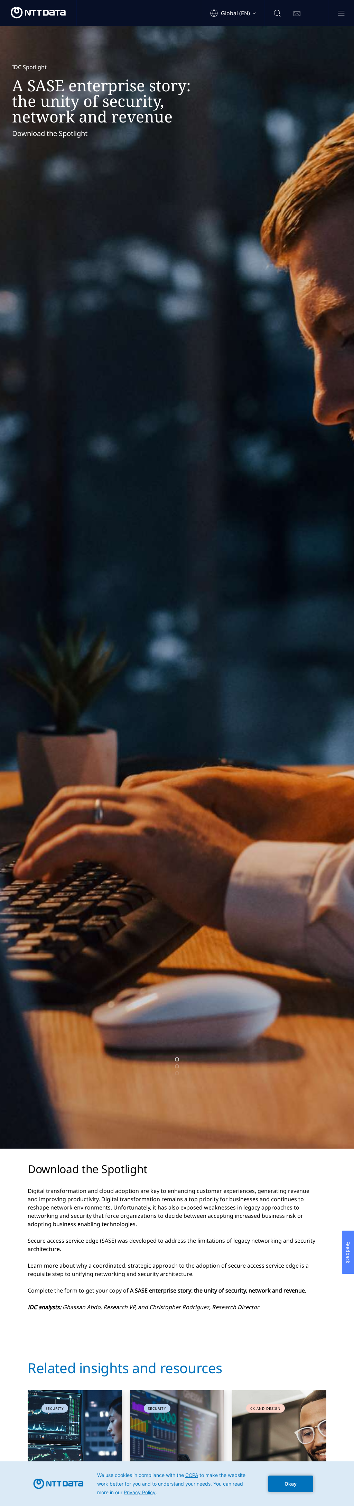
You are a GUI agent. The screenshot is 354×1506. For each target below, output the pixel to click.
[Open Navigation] (341, 13)
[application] (177, 1483)
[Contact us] (297, 14)
